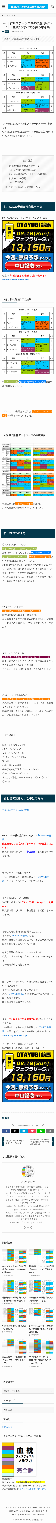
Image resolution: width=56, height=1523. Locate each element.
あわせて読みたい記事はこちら (24, 187)
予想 (6, 31)
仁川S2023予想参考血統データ (24, 166)
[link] (25, 1227)
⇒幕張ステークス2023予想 (15, 809)
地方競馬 (46, 1507)
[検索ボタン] (52, 6)
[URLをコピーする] (50, 1131)
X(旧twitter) (7, 1427)
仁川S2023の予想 (17, 178)
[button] (6, 1131)
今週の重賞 (22, 1507)
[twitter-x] (30, 1227)
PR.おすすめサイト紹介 (21, 1515)
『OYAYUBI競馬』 (20, 935)
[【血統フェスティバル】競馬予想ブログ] (28, 6)
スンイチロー (28, 1181)
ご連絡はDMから (38, 1515)
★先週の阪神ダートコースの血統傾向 (30, 174)
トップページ (11, 1507)
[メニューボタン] (3, 6)
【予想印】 (19, 182)
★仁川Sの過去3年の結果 (25, 170)
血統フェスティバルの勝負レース (21, 1511)
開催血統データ (41, 1511)
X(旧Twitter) (32, 1507)
